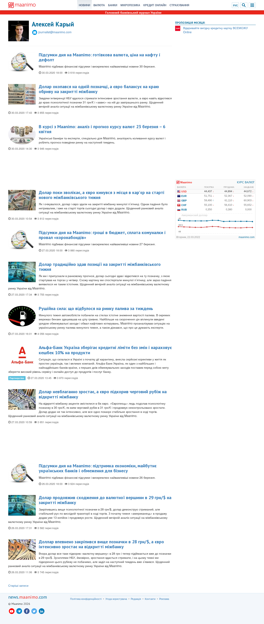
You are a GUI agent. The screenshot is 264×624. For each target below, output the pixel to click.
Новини (84, 5)
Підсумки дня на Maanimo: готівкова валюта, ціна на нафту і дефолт (99, 57)
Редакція (136, 598)
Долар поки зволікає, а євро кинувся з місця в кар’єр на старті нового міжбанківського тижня (101, 194)
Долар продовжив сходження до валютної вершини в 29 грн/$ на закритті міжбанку (105, 500)
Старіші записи (18, 585)
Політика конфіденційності (86, 598)
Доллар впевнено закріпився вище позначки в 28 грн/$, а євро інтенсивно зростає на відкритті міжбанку (101, 544)
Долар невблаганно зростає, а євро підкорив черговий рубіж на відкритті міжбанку (103, 394)
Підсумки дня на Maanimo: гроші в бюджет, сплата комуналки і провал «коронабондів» (102, 235)
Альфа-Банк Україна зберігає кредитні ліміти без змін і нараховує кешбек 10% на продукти (105, 350)
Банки (112, 5)
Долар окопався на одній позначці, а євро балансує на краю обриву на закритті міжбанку (99, 89)
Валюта (99, 5)
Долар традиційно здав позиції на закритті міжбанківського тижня (100, 266)
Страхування (179, 5)
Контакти (150, 598)
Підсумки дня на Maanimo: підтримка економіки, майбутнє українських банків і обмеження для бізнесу (98, 468)
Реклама (164, 598)
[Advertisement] (90, 172)
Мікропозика (130, 5)
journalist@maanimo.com (55, 32)
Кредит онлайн (154, 5)
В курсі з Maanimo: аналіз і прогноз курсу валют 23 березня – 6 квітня (102, 129)
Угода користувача (116, 598)
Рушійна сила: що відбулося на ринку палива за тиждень (96, 308)
